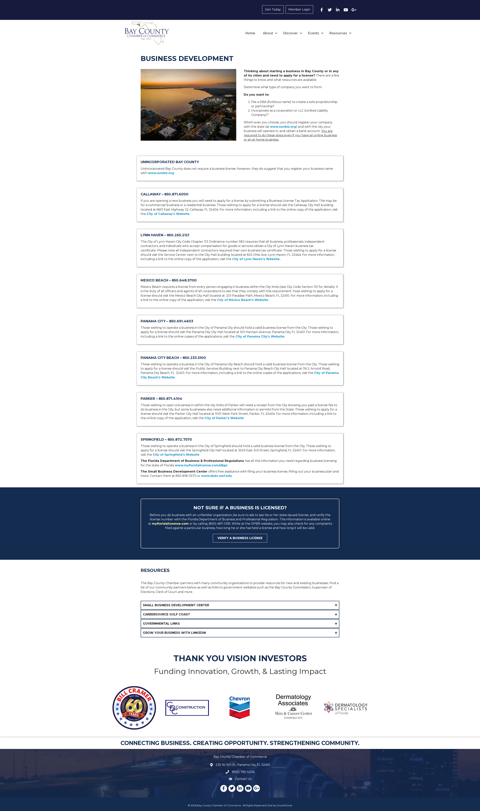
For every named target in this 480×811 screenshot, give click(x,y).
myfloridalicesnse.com (170, 523)
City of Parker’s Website (224, 418)
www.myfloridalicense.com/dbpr (201, 465)
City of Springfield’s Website (176, 454)
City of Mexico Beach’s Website (242, 300)
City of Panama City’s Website (260, 336)
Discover (290, 33)
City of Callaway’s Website (168, 214)
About (268, 33)
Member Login (299, 9)
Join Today (273, 9)
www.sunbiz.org (283, 126)
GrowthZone (284, 805)
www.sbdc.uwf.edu (216, 476)
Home (250, 33)
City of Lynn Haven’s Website (256, 259)
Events (313, 33)
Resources (338, 33)
